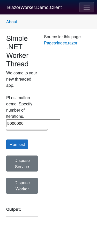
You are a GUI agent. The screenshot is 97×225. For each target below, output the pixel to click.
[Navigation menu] (86, 7)
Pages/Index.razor (60, 43)
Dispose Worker (22, 186)
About (11, 22)
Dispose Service (22, 163)
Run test (17, 144)
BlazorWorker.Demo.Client (34, 7)
